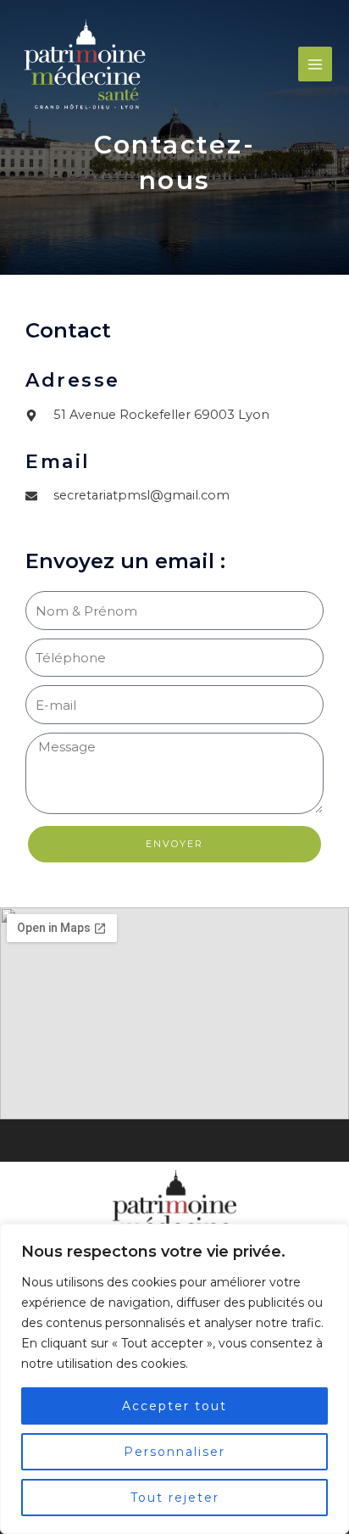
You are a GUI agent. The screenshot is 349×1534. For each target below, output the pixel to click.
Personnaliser (174, 1451)
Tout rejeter (174, 1497)
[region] (174, 1379)
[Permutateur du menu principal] (315, 64)
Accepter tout (174, 1406)
